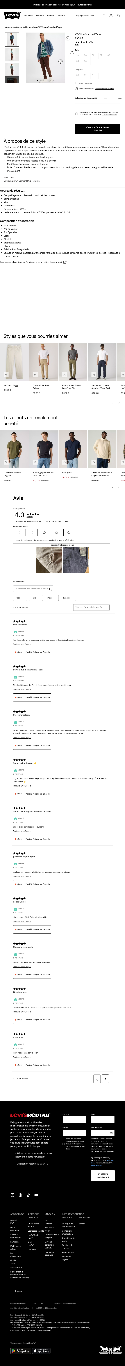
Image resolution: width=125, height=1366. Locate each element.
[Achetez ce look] (6, 374)
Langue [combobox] (66, 598)
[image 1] (37, 80)
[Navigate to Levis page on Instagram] (12, 1194)
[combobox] (94, 607)
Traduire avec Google (22, 644)
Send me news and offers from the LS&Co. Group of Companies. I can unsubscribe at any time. (75, 1144)
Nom (93, 1114)
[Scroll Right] (118, 402)
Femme (50, 15)
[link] (40, 1303)
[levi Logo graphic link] (12, 15)
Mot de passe (96, 1127)
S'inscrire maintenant (103, 1175)
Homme (40, 15)
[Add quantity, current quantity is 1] (120, 98)
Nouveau (28, 15)
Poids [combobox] (49, 598)
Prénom (65, 1114)
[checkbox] (63, 1143)
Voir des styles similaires (104, 89)
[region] (62, 369)
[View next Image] (69, 58)
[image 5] (50, 80)
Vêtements (10, 27)
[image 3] (43, 80)
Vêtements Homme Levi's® (27, 27)
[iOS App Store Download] (41, 1351)
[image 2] (40, 80)
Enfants (61, 15)
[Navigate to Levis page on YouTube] (36, 1194)
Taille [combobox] (34, 598)
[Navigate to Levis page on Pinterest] (20, 1194)
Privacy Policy (96, 1165)
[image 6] (53, 80)
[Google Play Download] (20, 1351)
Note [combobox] (18, 598)
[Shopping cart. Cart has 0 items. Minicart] (118, 16)
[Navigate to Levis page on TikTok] (28, 1194)
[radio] (79, 56)
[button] (111, 16)
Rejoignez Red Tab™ (85, 15)
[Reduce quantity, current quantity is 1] (106, 98)
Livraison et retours (109, 115)
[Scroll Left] (112, 402)
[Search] (104, 16)
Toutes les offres (84, 4)
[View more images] (12, 79)
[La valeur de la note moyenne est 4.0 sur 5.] (82, 42)
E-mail (65, 1127)
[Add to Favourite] (67, 37)
